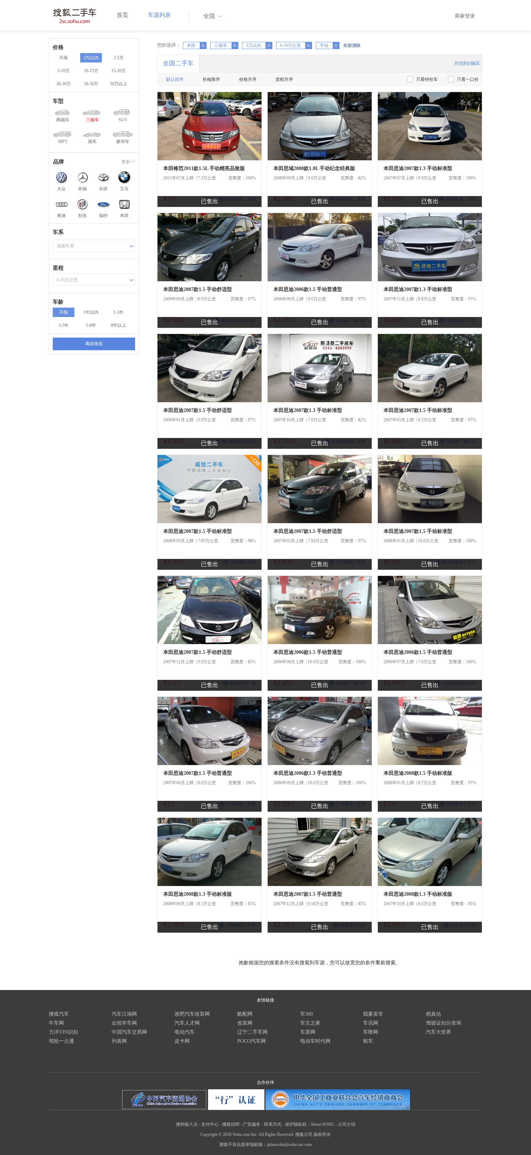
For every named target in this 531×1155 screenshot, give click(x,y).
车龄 (58, 302)
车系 (58, 232)
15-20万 (118, 70)
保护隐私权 (296, 1124)
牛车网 (56, 1023)
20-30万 (63, 83)
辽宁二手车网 (252, 1032)
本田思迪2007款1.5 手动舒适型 (197, 289)
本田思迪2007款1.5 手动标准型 (418, 410)
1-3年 (118, 312)
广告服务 (251, 1124)
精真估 (433, 1014)
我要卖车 (373, 1014)
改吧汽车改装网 (192, 1014)
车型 (58, 101)
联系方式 (272, 1124)
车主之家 (310, 1023)
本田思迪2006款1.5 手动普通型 (307, 289)
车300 (306, 1014)
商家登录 (465, 16)
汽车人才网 (187, 1023)
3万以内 (91, 57)
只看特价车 (427, 79)
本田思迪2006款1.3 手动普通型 (307, 773)
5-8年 (91, 325)
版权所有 (322, 1134)
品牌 (58, 162)
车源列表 (159, 15)
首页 (122, 15)
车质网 (307, 1032)
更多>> (128, 161)
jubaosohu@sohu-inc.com (289, 1144)
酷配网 (244, 1014)
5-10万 (63, 70)
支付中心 (210, 1124)
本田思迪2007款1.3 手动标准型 (418, 168)
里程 (58, 268)
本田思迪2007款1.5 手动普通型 (197, 773)
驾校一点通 (61, 1041)
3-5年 (64, 325)
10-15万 (91, 70)
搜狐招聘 (230, 1124)
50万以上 (118, 83)
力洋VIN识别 (63, 1032)
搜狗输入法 (187, 1124)
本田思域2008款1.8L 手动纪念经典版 (314, 168)
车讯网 (370, 1023)
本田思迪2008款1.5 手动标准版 (418, 773)
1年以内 (91, 312)
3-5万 (118, 57)
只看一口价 (468, 79)
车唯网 (370, 1032)
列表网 (119, 1041)
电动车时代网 (315, 1041)
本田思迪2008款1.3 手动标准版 (197, 894)
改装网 (244, 1023)
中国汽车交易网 (129, 1032)
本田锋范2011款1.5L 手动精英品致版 (204, 168)
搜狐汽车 (59, 1014)
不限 (63, 57)
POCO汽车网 (251, 1041)
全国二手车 (178, 63)
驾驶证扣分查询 (443, 1023)
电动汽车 (184, 1032)
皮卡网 (182, 1041)
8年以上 (118, 325)
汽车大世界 (438, 1032)
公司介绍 (346, 1124)
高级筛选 (94, 343)
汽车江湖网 (124, 1014)
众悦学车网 (124, 1023)
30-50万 (91, 83)
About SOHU (322, 1124)
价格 (58, 47)
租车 (368, 1041)
